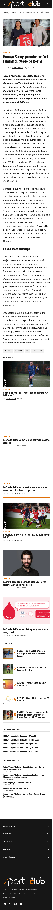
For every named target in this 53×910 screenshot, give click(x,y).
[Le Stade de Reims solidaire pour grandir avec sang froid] (26, 610)
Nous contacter (19, 893)
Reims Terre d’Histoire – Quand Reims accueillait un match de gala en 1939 (23, 768)
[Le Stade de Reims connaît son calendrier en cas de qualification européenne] (26, 468)
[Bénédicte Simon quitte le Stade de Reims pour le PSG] (26, 516)
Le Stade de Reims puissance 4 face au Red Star (31, 668)
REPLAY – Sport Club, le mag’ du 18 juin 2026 (20, 751)
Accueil (5, 12)
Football (7, 52)
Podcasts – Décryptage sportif (15, 788)
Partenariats (31, 893)
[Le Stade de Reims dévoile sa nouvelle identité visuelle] (26, 421)
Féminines (8, 351)
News (14, 12)
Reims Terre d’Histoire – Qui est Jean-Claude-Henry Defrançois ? (24, 795)
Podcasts (7, 842)
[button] (4, 4)
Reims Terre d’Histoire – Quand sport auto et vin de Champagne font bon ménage (23, 776)
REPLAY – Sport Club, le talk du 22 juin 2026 (20, 747)
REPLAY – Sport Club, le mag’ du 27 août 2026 (33, 699)
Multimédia (8, 834)
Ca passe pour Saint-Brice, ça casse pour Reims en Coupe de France (31, 653)
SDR (27, 351)
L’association (9, 826)
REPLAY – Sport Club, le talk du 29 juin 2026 (20, 743)
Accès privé (7, 893)
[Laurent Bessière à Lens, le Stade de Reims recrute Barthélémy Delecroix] (26, 563)
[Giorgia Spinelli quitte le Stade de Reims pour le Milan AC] (26, 374)
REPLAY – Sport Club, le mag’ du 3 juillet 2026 (21, 740)
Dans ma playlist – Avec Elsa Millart (17, 783)
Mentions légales (9, 897)
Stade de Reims (38, 351)
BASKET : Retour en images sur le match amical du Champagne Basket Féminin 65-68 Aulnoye (32, 715)
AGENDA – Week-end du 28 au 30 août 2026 (32, 684)
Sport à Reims (9, 857)
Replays (6, 849)
